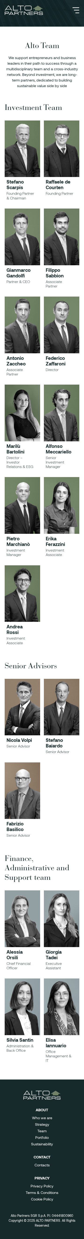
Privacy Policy (42, 1186)
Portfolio (42, 1137)
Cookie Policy (42, 1199)
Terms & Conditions (42, 1192)
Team (42, 1131)
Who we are (42, 1117)
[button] (75, 10)
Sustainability (42, 1144)
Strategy (42, 1124)
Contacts (42, 1165)
